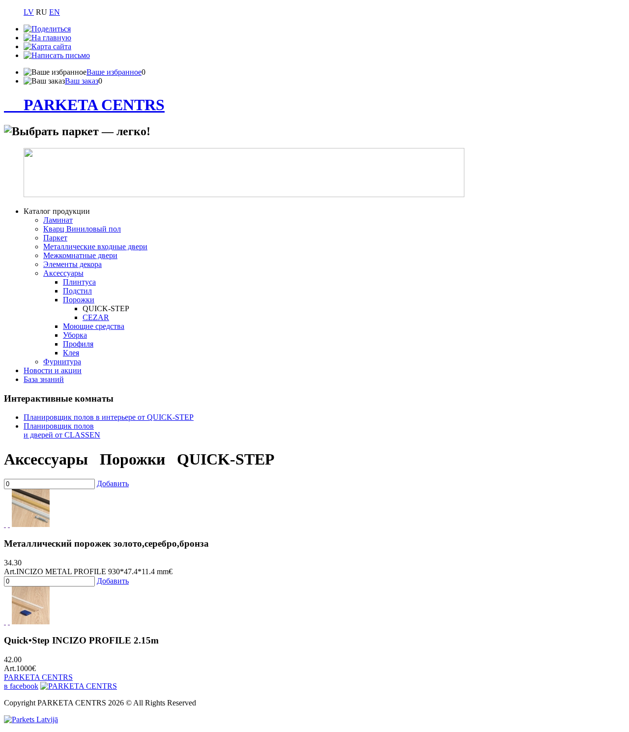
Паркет (55, 238)
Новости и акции (53, 370)
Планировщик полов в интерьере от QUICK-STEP (109, 417)
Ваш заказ (81, 81)
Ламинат (58, 220)
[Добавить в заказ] (9, 524)
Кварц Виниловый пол (82, 229)
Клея (71, 353)
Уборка (75, 335)
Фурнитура (62, 361)
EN (54, 12)
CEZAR (96, 317)
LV (29, 12)
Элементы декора (72, 264)
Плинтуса (79, 282)
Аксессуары (63, 273)
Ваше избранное (114, 72)
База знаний (44, 379)
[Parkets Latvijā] (31, 719)
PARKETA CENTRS (94, 105)
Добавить (113, 483)
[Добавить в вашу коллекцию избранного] (5, 524)
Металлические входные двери (95, 246)
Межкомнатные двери (80, 255)
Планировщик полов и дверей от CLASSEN (62, 430)
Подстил (77, 291)
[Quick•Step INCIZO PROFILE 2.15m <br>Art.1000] (31, 621)
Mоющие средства (93, 326)
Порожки (78, 299)
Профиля (78, 344)
